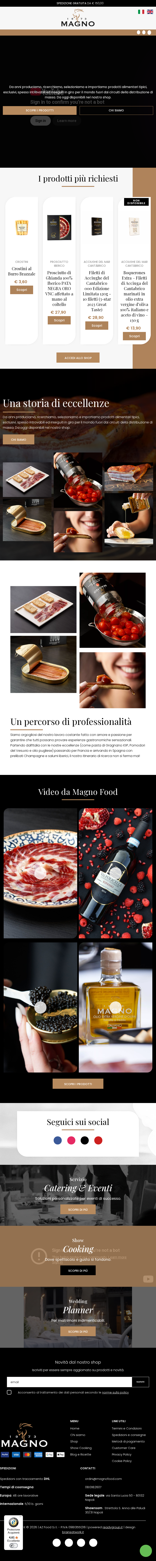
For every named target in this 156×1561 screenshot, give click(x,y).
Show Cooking (81, 1448)
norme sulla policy (115, 1392)
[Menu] (20, 1517)
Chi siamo (77, 1435)
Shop (74, 1441)
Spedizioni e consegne (129, 1435)
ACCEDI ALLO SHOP (78, 358)
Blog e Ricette (80, 1454)
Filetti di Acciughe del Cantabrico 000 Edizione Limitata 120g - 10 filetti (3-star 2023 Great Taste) (97, 291)
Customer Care (123, 1448)
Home (74, 1428)
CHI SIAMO (116, 110)
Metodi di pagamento (128, 1441)
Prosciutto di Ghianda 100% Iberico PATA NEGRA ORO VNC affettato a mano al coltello (59, 288)
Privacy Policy (121, 1454)
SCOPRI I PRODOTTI (40, 110)
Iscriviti (140, 1381)
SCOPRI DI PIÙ (78, 1210)
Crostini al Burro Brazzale (21, 271)
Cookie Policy (122, 1461)
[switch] (14, 1545)
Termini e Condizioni (127, 1428)
